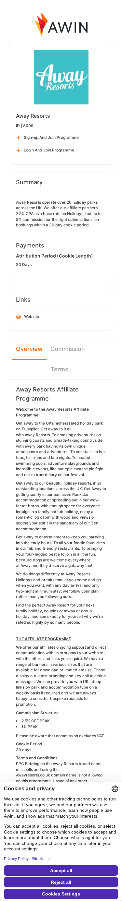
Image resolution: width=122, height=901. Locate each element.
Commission (67, 348)
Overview (29, 348)
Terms (59, 369)
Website (31, 316)
